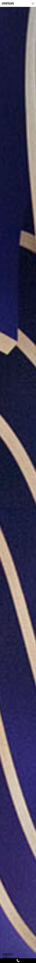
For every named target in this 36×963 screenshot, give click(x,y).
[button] (33, 3)
